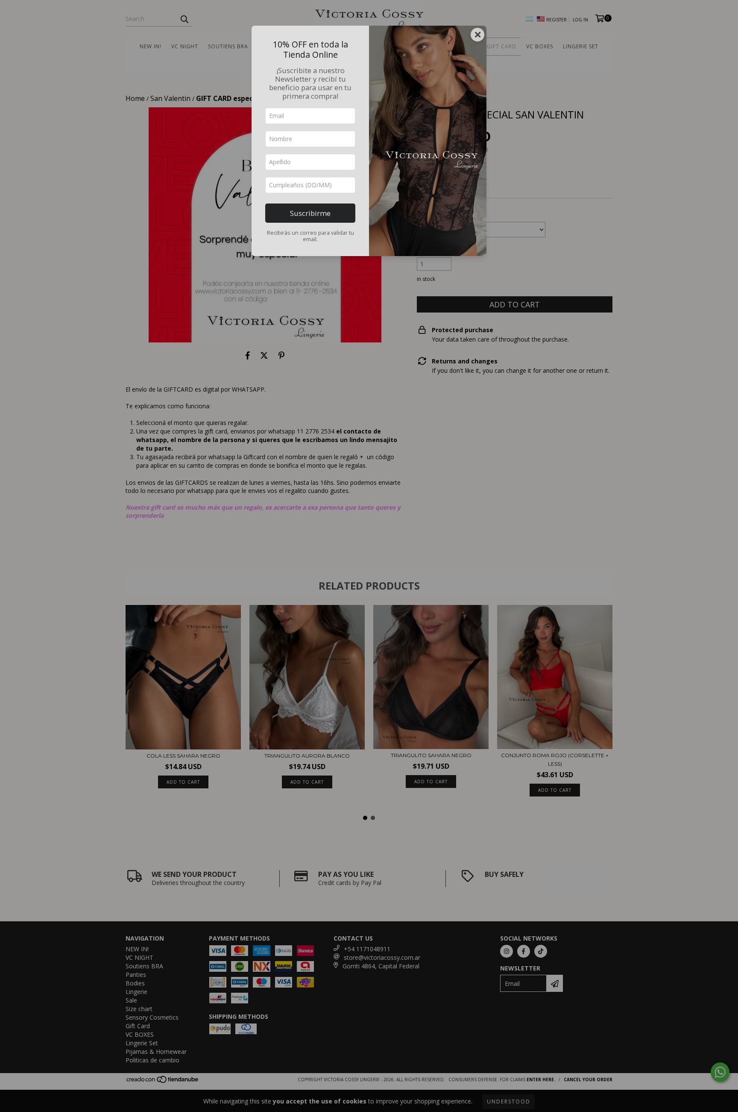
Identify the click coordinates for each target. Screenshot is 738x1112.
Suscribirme (310, 213)
